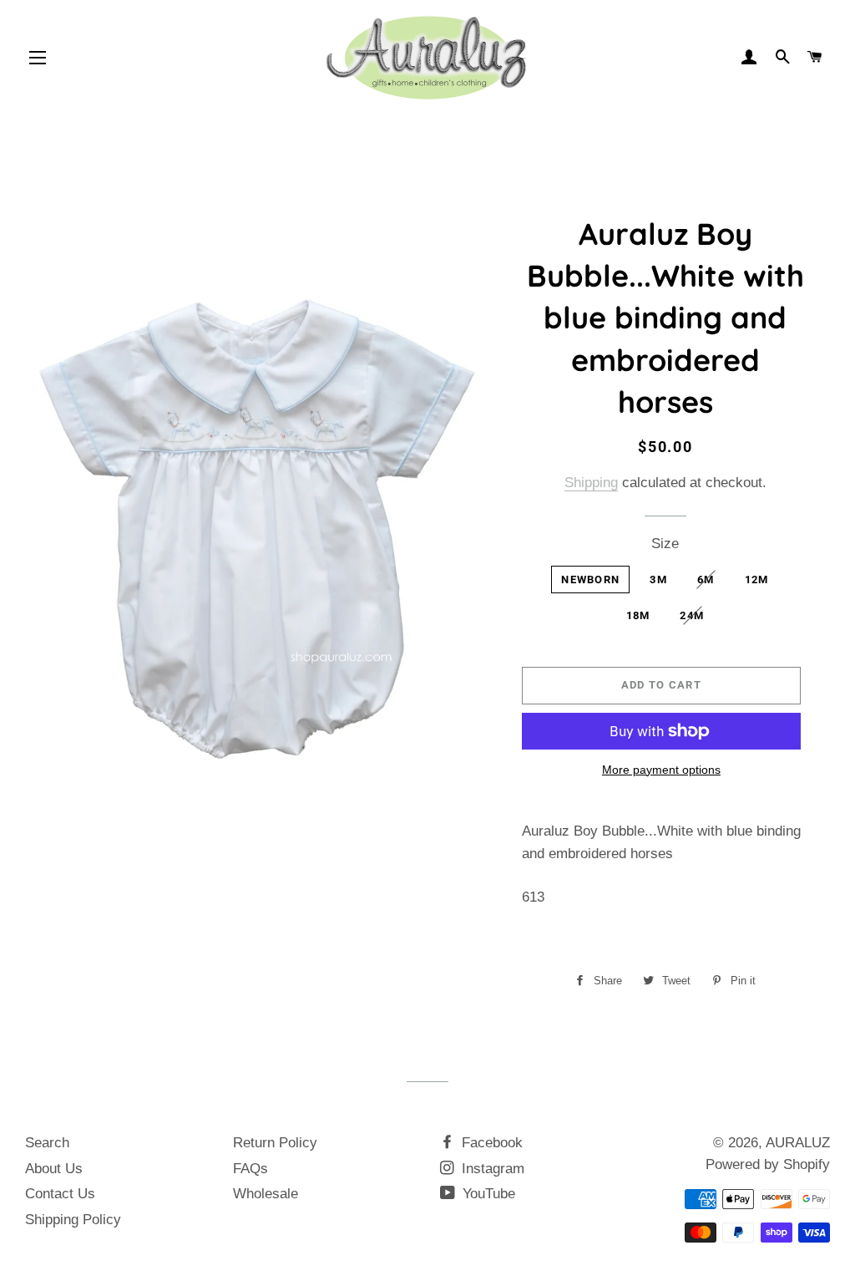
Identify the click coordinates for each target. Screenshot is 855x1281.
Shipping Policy (73, 1220)
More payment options (661, 769)
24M (692, 615)
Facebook (490, 1143)
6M (706, 579)
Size (665, 544)
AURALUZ (798, 1143)
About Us (54, 1169)
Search (47, 1143)
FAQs (250, 1169)
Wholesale (265, 1194)
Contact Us (60, 1194)
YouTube (486, 1194)
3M (658, 579)
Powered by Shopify (768, 1164)
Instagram (491, 1169)
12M (757, 579)
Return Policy (275, 1143)
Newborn (590, 579)
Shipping (591, 483)
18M (638, 615)
